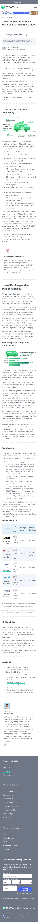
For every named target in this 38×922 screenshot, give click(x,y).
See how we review (24, 43)
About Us (6, 767)
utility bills (20, 323)
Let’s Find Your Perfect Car (16, 682)
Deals (5, 834)
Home (3, 18)
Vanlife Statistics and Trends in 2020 (19, 667)
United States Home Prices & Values (19, 690)
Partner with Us (9, 775)
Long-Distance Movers (11, 806)
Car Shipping (8, 791)
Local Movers (8, 802)
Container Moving (9, 795)
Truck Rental (8, 817)
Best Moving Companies (23, 260)
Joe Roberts (14, 47)
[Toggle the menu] (35, 7)
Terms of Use (21, 898)
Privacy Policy (19, 916)
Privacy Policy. (30, 898)
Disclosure (6, 917)
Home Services (8, 838)
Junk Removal (8, 799)
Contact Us (7, 771)
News (5, 842)
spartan (24, 307)
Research (10, 18)
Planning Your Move (10, 845)
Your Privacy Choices (10, 916)
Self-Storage (8, 814)
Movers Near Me (9, 810)
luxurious (32, 307)
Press (5, 779)
